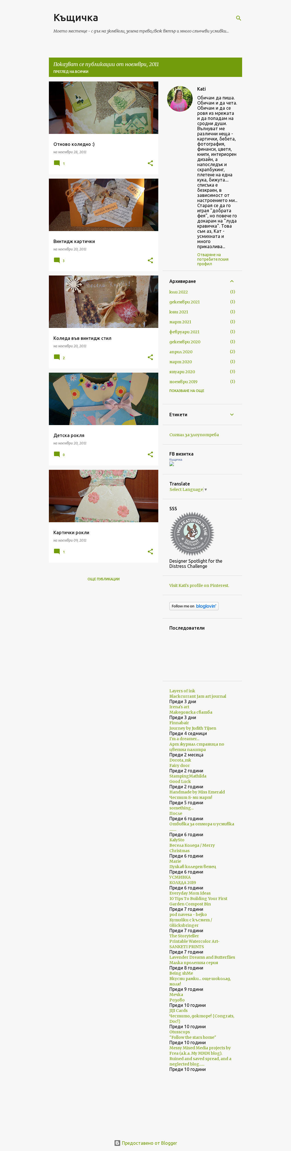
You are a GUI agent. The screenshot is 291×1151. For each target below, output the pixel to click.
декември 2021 (184, 302)
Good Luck (180, 781)
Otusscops (179, 1031)
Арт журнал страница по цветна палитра (196, 747)
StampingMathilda (187, 776)
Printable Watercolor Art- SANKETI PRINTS (194, 944)
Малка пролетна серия (193, 962)
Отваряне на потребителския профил (212, 259)
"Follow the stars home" (192, 1037)
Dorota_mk (180, 760)
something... (181, 808)
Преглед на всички (70, 72)
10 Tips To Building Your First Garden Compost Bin (198, 901)
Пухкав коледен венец (192, 866)
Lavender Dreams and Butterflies (202, 957)
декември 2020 (184, 341)
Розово (177, 1000)
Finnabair (179, 722)
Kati (201, 88)
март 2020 (180, 361)
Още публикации (104, 579)
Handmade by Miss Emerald (197, 792)
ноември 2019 (183, 381)
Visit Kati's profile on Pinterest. (199, 585)
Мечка (176, 994)
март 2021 (180, 322)
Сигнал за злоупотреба (194, 434)
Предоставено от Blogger (149, 1143)
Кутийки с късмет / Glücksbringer (190, 922)
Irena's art (179, 706)
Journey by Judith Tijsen (192, 728)
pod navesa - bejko (188, 914)
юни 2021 (178, 312)
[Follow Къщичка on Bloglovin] (194, 608)
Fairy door (179, 765)
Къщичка (75, 17)
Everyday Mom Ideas (190, 893)
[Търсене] (238, 18)
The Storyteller (184, 935)
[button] (150, 164)
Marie (175, 861)
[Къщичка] (171, 464)
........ (172, 829)
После (175, 813)
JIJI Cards (178, 1010)
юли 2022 (178, 292)
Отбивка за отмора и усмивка (201, 823)
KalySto (176, 839)
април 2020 (180, 351)
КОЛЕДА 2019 (182, 882)
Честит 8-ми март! (190, 797)
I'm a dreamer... (184, 738)
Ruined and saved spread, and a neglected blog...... (200, 1061)
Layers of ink (182, 690)
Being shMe (181, 973)
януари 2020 (182, 371)
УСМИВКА (180, 877)
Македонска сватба (190, 712)
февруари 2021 (184, 331)
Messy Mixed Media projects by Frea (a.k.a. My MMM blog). (200, 1050)
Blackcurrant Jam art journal (197, 696)
